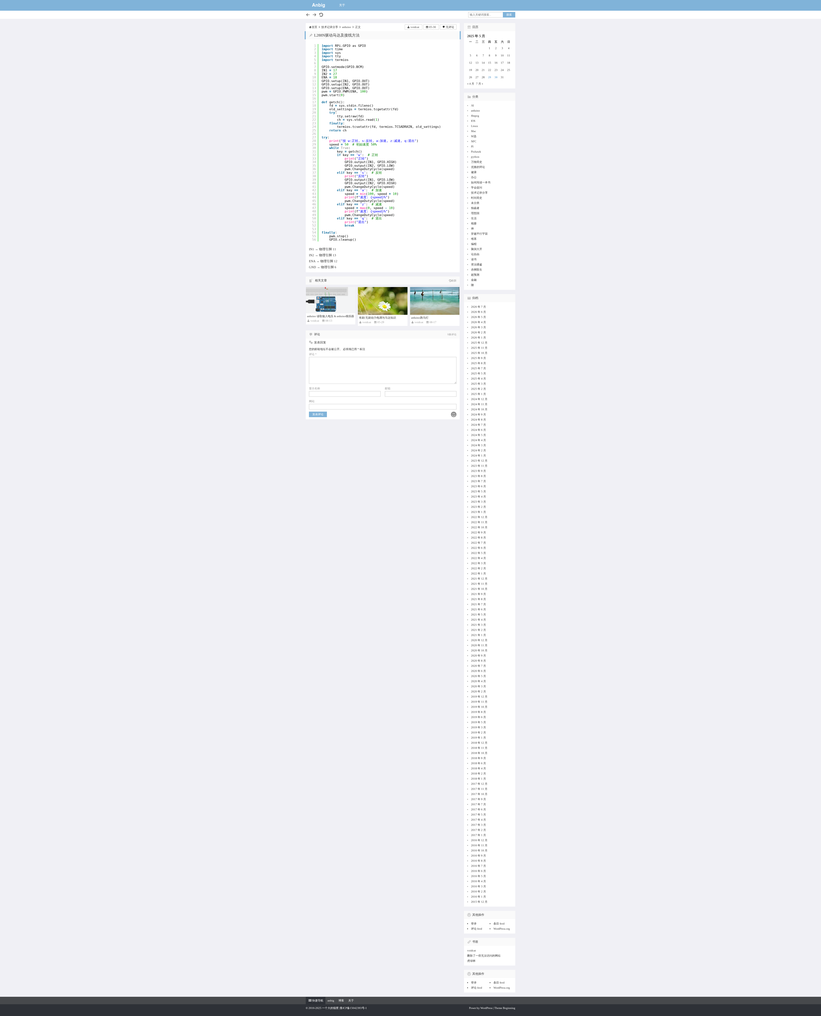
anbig (331, 1000)
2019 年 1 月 (478, 737)
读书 (474, 259)
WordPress (486, 1008)
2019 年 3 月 (478, 727)
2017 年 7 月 (478, 804)
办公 (474, 177)
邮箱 (387, 388)
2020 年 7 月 (478, 665)
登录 (474, 923)
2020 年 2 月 (478, 691)
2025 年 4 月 (478, 378)
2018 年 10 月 (479, 753)
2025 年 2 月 (478, 388)
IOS (473, 120)
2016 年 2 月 (478, 891)
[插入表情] (454, 414)
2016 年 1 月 (478, 896)
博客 (341, 1000)
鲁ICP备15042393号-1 (353, 1008)
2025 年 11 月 (479, 347)
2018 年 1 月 (478, 778)
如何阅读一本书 (480, 182)
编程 (474, 244)
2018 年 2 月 (478, 773)
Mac (473, 131)
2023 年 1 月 (478, 512)
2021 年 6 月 (478, 609)
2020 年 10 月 (479, 650)
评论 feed (476, 928)
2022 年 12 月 (479, 517)
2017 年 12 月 (479, 783)
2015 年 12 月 (479, 901)
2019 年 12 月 (479, 696)
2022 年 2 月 (478, 568)
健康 (474, 172)
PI (472, 146)
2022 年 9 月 (478, 532)
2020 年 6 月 (478, 671)
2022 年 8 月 (478, 537)
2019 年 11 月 (479, 701)
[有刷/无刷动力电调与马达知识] (382, 301)
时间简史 (476, 197)
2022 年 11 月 (479, 522)
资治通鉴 (476, 264)
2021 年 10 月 (479, 588)
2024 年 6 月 (478, 429)
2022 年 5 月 (478, 553)
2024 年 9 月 (478, 414)
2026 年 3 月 (478, 327)
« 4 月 (470, 83)
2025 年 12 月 (479, 342)
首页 (314, 27)
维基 (474, 238)
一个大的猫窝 (330, 1008)
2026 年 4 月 (478, 322)
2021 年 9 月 (478, 594)
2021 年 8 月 (478, 599)
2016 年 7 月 (478, 865)
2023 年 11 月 (479, 465)
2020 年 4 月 (478, 681)
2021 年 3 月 (478, 624)
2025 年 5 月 (478, 373)
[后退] (308, 15)
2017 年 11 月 (479, 789)
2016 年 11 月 (479, 845)
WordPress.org (501, 928)
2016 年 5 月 (478, 876)
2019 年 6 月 (478, 717)
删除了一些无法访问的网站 (484, 955)
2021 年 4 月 (478, 619)
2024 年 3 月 (478, 445)
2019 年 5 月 (478, 722)
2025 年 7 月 (478, 368)
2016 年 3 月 (478, 886)
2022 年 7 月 (478, 542)
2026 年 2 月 (478, 332)
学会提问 (476, 187)
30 (496, 77)
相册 (474, 223)
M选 (473, 136)
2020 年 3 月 (478, 686)
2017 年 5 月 (478, 814)
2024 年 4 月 (478, 440)
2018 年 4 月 (478, 768)
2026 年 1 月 (478, 337)
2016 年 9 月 (478, 855)
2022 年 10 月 (479, 527)
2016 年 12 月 (479, 840)
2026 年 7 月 (478, 306)
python (475, 156)
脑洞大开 (476, 249)
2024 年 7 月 (478, 424)
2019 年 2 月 (478, 732)
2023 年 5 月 (478, 491)
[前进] (314, 15)
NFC (473, 141)
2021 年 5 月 (478, 614)
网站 (312, 401)
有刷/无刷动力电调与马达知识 (377, 317)
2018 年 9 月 (478, 758)
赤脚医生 (476, 269)
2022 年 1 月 (478, 573)
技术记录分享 (329, 27)
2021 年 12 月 (479, 578)
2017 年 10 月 (479, 794)
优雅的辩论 (478, 167)
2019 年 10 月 (479, 706)
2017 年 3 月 (478, 824)
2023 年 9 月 (478, 471)
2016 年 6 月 (478, 871)
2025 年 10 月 (479, 353)
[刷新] (321, 15)
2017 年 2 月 (478, 830)
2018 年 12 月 (479, 742)
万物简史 (476, 161)
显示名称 (314, 388)
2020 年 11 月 (479, 645)
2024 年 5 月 (478, 435)
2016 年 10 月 (479, 850)
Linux (474, 126)
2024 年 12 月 (479, 399)
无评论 (450, 27)
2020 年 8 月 (478, 660)
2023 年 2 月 (478, 506)
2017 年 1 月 (478, 835)
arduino (346, 27)
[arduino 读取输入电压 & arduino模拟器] (330, 300)
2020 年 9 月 (478, 655)
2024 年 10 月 (479, 409)
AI (472, 105)
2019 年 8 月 (478, 712)
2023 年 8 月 (478, 476)
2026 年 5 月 (478, 317)
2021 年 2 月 (478, 630)
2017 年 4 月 (478, 819)
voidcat (414, 27)
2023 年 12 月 (479, 460)
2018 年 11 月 (479, 747)
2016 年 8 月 (478, 860)
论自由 (475, 254)
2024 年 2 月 (478, 450)
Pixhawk (476, 151)
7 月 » (479, 83)
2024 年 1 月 (478, 455)
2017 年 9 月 (478, 799)
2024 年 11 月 (479, 404)
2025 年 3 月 (478, 383)
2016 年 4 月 (478, 881)
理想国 (475, 213)
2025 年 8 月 (478, 363)
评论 (313, 354)
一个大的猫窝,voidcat (318, 5)
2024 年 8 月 (478, 419)
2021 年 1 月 (478, 635)
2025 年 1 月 (478, 394)
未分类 (475, 203)
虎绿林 (471, 960)
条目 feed (499, 923)
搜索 (509, 14)
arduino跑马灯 (419, 317)
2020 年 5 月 (478, 676)
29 (489, 77)
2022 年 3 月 (478, 563)
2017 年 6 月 (478, 809)
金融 (474, 279)
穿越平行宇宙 (479, 233)
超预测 (475, 274)
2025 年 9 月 (478, 358)
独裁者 (475, 208)
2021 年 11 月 (479, 583)
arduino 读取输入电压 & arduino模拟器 (330, 316)
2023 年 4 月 (478, 496)
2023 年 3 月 (478, 501)
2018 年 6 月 (478, 763)
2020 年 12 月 (479, 640)
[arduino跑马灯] (434, 301)
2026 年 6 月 (478, 312)
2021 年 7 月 (478, 604)
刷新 (453, 280)
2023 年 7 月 (478, 481)
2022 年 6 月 (478, 547)
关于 (342, 5)
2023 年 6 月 (478, 486)
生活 (474, 218)
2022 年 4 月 (478, 558)
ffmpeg (475, 115)
